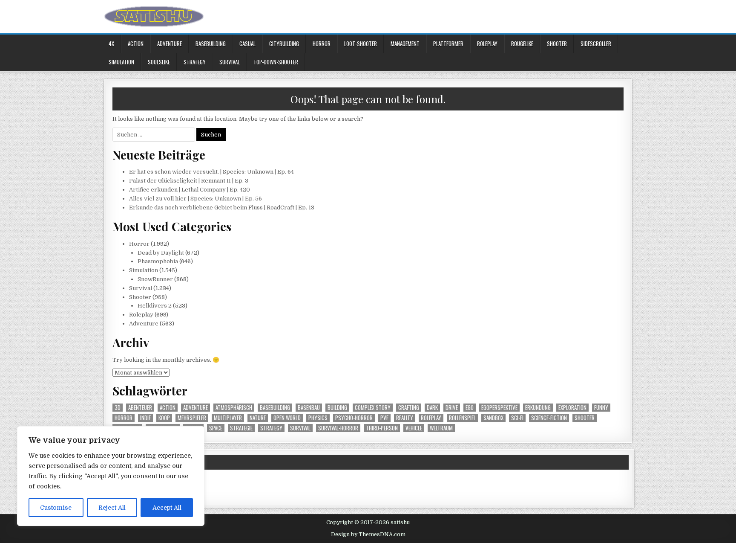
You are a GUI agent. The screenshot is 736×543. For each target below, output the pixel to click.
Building (337, 408)
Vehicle (413, 428)
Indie (145, 418)
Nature (258, 418)
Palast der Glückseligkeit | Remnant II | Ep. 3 (188, 180)
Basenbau (309, 408)
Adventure (169, 43)
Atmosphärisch (234, 408)
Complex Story (373, 408)
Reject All (112, 507)
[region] (110, 476)
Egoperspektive (499, 408)
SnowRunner (155, 279)
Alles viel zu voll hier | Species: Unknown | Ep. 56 (195, 198)
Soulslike (159, 62)
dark (432, 408)
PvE (384, 418)
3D (118, 408)
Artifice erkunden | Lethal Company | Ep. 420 (189, 189)
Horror (322, 43)
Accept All (166, 507)
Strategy (195, 62)
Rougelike (522, 43)
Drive (452, 408)
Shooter (557, 43)
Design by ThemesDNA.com (368, 534)
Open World (287, 418)
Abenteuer (140, 408)
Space (215, 428)
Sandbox (493, 418)
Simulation (121, 62)
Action (136, 43)
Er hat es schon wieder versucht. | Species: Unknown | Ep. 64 (211, 171)
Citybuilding (284, 43)
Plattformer (448, 43)
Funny (601, 408)
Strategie (241, 428)
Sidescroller (596, 43)
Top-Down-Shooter (275, 62)
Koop (164, 418)
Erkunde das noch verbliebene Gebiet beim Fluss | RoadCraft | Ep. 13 (221, 207)
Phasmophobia (158, 261)
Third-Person (382, 428)
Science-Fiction (549, 418)
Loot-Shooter (360, 43)
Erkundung (538, 408)
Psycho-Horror (354, 418)
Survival (229, 62)
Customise (56, 507)
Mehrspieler (192, 418)
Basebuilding (211, 43)
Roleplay (487, 43)
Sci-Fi (517, 418)
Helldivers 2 (155, 305)
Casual (247, 43)
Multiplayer (228, 418)
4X (111, 43)
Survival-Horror (338, 428)
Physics (318, 418)
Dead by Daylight (161, 253)
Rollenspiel (462, 418)
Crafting (408, 408)
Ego (470, 408)
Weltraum (441, 428)
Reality (404, 418)
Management (405, 43)
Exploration (572, 408)
